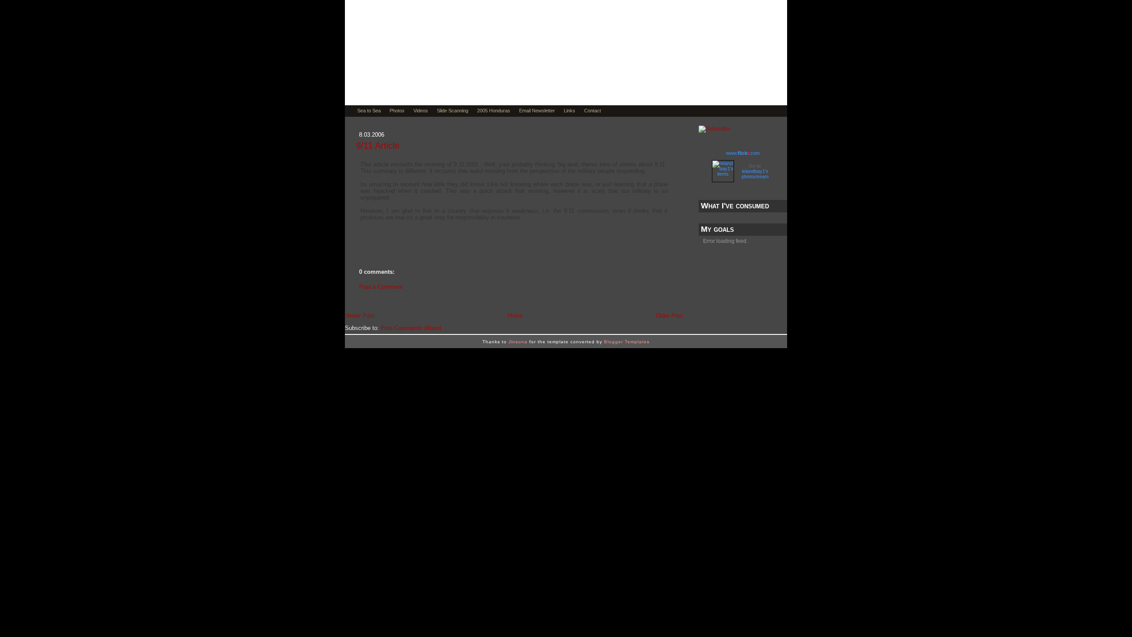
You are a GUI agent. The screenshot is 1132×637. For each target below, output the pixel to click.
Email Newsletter (537, 110)
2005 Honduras (493, 110)
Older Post (669, 315)
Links (569, 110)
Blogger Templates (627, 341)
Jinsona (518, 341)
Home (515, 315)
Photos (397, 110)
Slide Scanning (452, 110)
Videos (420, 110)
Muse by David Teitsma (453, 76)
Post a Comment (380, 287)
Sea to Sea (369, 110)
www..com (743, 153)
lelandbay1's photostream (755, 174)
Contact (592, 110)
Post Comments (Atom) (411, 328)
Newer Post (360, 315)
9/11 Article (377, 145)
